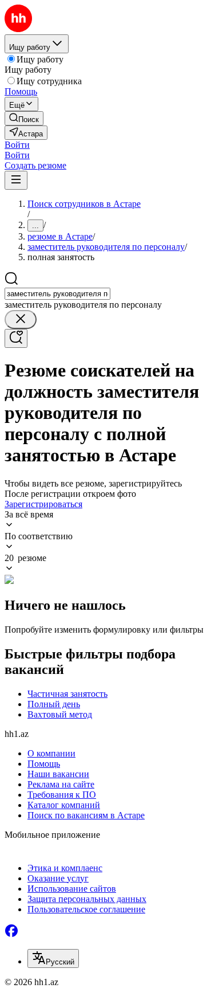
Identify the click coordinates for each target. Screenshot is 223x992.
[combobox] (57, 294)
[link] (24, 118)
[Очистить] (21, 319)
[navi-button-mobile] (16, 180)
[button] (17, 145)
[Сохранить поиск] (16, 338)
